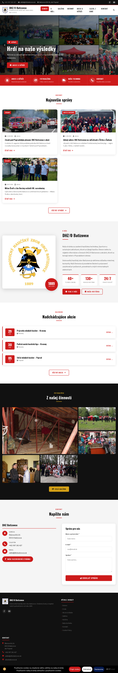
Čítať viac (9, 150)
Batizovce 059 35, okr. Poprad (48, 2)
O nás (52, 10)
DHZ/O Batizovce (18, 8)
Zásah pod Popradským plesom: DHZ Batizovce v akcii (27, 139)
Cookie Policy (67, 630)
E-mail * (68, 545)
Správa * (68, 555)
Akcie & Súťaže (80, 10)
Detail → (109, 332)
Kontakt (104, 8)
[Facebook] (109, 2)
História (65, 620)
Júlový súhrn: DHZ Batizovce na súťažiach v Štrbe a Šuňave (87, 139)
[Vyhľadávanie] (114, 10)
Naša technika (19, 65)
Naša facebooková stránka (18, 559)
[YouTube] (114, 2)
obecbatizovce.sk (11, 660)
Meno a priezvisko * (72, 534)
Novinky (70, 8)
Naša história (93, 291)
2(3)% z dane (92, 10)
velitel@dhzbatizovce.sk (27, 2)
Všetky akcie (57, 372)
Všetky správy (58, 210)
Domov (44, 8)
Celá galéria (60, 489)
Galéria (61, 8)
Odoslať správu (90, 578)
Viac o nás (72, 291)
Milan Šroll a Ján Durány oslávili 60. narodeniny (25, 188)
